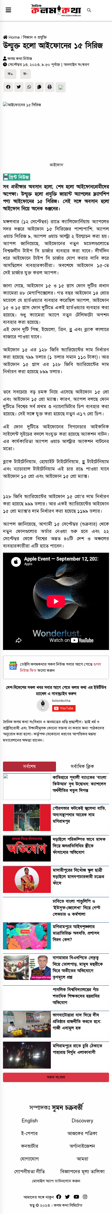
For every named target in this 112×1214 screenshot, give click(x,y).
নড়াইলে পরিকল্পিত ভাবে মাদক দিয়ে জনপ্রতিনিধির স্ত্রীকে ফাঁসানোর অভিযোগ (79, 845)
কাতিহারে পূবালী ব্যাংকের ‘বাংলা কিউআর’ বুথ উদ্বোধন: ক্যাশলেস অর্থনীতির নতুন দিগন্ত (79, 784)
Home (14, 37)
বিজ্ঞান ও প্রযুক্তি (35, 37)
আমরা (82, 1159)
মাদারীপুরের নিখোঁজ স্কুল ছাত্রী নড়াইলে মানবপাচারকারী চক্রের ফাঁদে (78, 876)
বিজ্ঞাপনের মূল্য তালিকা (82, 1172)
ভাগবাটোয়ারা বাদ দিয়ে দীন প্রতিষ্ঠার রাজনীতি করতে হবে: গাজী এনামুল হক (77, 1021)
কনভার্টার (29, 1146)
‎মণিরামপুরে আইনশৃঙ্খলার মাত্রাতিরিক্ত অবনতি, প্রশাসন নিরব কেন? (76, 933)
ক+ (10, 73)
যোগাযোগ (29, 1159)
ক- (25, 73)
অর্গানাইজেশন (82, 1146)
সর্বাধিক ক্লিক (82, 766)
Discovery (82, 1121)
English (29, 1121)
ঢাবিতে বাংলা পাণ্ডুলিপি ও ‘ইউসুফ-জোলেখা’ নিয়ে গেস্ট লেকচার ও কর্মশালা (76, 907)
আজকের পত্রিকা (82, 1133)
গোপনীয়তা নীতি (29, 1172)
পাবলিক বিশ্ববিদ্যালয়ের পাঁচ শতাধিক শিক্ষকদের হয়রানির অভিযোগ (76, 996)
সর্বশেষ (29, 766)
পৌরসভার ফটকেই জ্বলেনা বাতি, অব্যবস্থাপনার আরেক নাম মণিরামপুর (79, 814)
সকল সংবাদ (56, 1077)
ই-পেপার (29, 1133)
